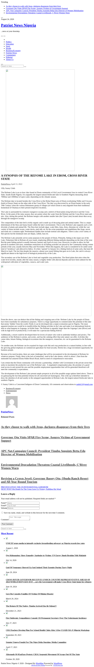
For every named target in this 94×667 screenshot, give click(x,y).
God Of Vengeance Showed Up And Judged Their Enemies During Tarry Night (39, 567)
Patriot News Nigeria (18, 25)
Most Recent (7, 533)
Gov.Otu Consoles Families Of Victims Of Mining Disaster (29, 594)
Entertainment (11, 391)
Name (4, 503)
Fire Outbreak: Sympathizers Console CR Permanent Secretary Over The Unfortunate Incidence (46, 618)
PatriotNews (6, 184)
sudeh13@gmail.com (84, 384)
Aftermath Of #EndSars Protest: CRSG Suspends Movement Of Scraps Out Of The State (43, 654)
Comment (5, 520)
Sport (8, 46)
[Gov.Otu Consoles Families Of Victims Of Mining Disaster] (7, 589)
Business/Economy (13, 51)
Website (4, 508)
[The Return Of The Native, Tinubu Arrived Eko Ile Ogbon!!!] (7, 601)
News (8, 393)
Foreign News (11, 53)
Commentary (11, 55)
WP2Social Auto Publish (38, 665)
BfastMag (39, 663)
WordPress (58, 663)
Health (8, 48)
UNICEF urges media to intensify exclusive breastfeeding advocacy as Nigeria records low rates (45, 543)
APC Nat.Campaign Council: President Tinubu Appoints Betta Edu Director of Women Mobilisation (44, 11)
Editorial (9, 57)
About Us (9, 59)
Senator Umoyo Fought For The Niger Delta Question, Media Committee (36, 642)
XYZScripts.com (58, 665)
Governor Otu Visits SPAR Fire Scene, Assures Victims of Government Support (37, 8)
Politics (9, 42)
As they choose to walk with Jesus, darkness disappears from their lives (33, 6)
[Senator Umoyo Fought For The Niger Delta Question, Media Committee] (7, 637)
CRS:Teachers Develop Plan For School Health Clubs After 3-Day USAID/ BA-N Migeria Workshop (47, 630)
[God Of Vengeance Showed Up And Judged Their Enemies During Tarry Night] (7, 563)
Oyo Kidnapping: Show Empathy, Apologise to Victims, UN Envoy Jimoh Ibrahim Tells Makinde (46, 555)
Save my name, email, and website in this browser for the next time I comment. (34, 513)
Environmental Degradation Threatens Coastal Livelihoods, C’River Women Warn (38, 13)
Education (10, 44)
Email (3, 505)
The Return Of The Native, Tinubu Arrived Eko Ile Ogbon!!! (31, 606)
